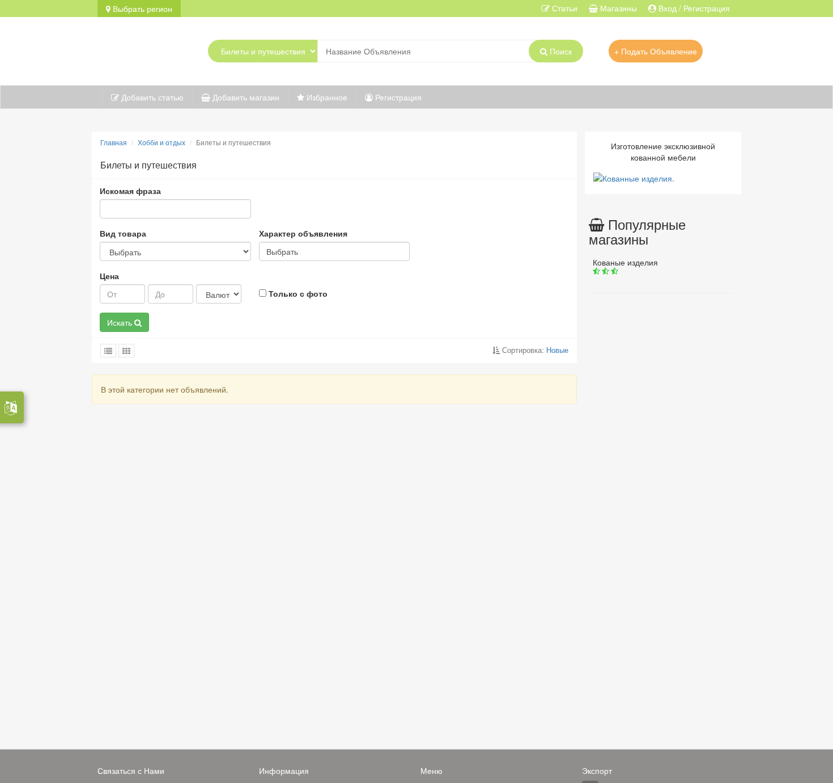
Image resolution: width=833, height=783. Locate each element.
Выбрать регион (141, 8)
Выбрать (282, 251)
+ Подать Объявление (655, 51)
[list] (108, 350)
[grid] (126, 350)
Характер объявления (303, 233)
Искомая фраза (130, 190)
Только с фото (297, 293)
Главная (113, 142)
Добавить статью (151, 97)
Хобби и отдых (161, 142)
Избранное (325, 97)
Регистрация (397, 97)
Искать (120, 322)
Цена (109, 275)
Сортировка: (534, 349)
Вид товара (123, 233)
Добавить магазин (244, 97)
